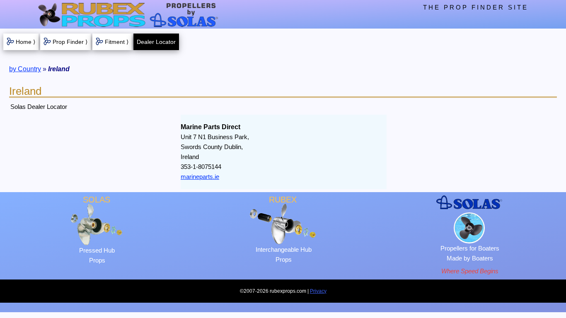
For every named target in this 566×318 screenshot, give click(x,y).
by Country (25, 68)
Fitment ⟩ (116, 42)
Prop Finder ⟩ (70, 42)
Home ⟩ (25, 42)
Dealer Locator (156, 42)
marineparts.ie (200, 176)
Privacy (318, 291)
